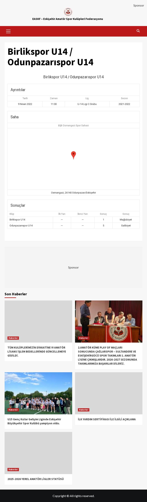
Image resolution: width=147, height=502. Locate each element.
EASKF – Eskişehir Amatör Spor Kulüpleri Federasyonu (67, 19)
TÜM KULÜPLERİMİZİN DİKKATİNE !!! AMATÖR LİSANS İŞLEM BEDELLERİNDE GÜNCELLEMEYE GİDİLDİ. (36, 351)
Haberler (13, 338)
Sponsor (138, 5)
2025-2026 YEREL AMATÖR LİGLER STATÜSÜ (35, 479)
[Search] (138, 30)
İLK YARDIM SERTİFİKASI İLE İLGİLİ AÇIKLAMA (107, 419)
